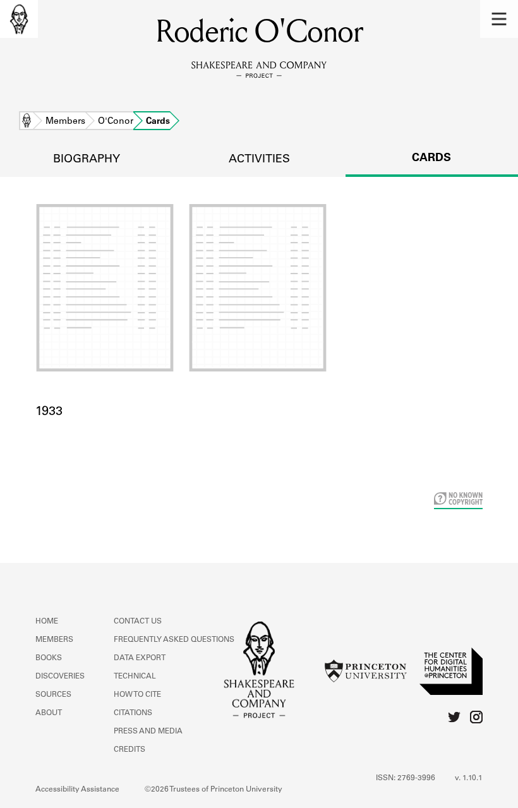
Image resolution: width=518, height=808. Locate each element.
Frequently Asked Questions (174, 640)
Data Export (140, 658)
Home (26, 122)
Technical (135, 676)
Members (65, 122)
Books (48, 658)
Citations (133, 713)
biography (86, 160)
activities (259, 160)
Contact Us (138, 621)
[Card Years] (259, 303)
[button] (499, 19)
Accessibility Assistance (77, 789)
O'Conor (115, 122)
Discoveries (60, 676)
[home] (19, 19)
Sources (53, 695)
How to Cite (137, 695)
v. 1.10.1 (469, 778)
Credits (129, 750)
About (48, 713)
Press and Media (148, 731)
